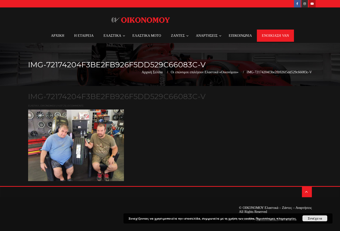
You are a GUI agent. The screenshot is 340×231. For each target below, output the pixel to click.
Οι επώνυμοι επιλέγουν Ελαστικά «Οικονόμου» (204, 72)
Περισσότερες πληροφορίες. (276, 218)
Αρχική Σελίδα (152, 72)
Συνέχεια (315, 218)
